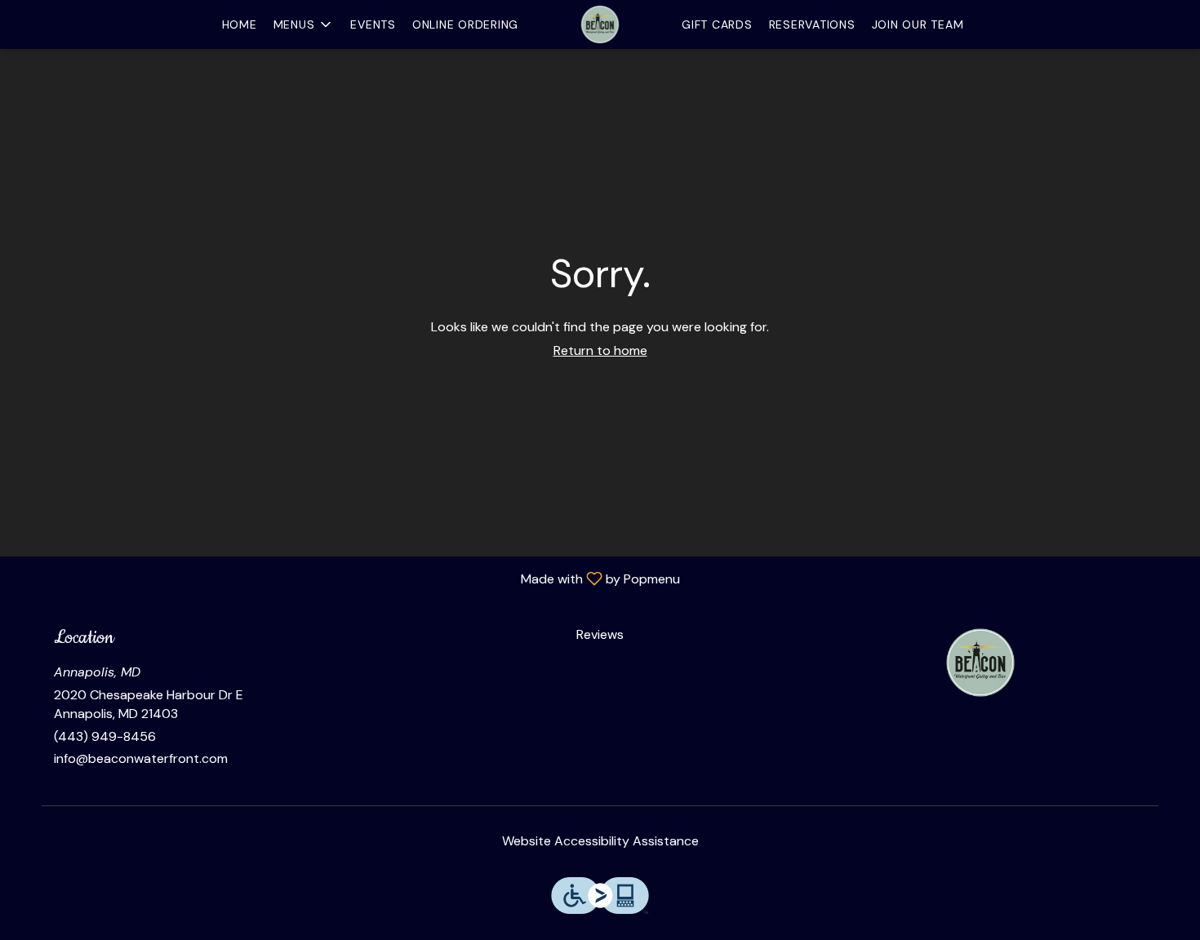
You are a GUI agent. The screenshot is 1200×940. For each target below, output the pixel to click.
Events (373, 24)
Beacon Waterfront (980, 662)
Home (239, 24)
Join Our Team (918, 24)
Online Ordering (465, 24)
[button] (304, 24)
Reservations (812, 24)
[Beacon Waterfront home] (600, 24)
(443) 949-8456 (105, 736)
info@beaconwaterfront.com (141, 758)
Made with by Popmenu (346, 578)
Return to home (600, 350)
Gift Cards (717, 24)
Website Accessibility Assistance (600, 840)
